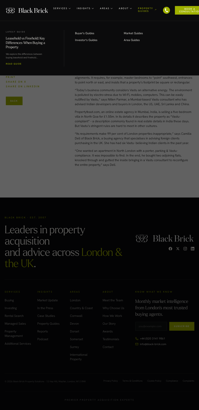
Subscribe (182, 326)
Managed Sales (15, 324)
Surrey (74, 347)
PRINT (11, 77)
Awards (108, 331)
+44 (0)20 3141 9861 (152, 338)
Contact (108, 347)
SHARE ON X (16, 81)
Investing (11, 308)
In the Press (45, 308)
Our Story (109, 324)
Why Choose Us (113, 308)
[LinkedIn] (192, 248)
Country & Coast (81, 308)
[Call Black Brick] (166, 10)
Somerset (76, 339)
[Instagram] (185, 248)
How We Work (112, 316)
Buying (9, 300)
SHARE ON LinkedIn (23, 86)
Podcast (42, 339)
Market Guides (133, 33)
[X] (178, 248)
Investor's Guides (86, 40)
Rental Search (14, 316)
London (75, 300)
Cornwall (76, 316)
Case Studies (46, 316)
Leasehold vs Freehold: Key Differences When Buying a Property (25, 42)
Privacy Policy (110, 381)
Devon (74, 324)
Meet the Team (113, 300)
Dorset (74, 331)
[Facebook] (170, 248)
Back (14, 100)
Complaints (188, 381)
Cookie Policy (154, 381)
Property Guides (48, 324)
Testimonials (111, 339)
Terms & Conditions (132, 381)
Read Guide (14, 64)
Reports (42, 331)
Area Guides (132, 40)
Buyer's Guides (84, 33)
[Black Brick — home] (27, 10)
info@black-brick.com (153, 344)
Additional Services (18, 344)
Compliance (172, 381)
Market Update (47, 300)
